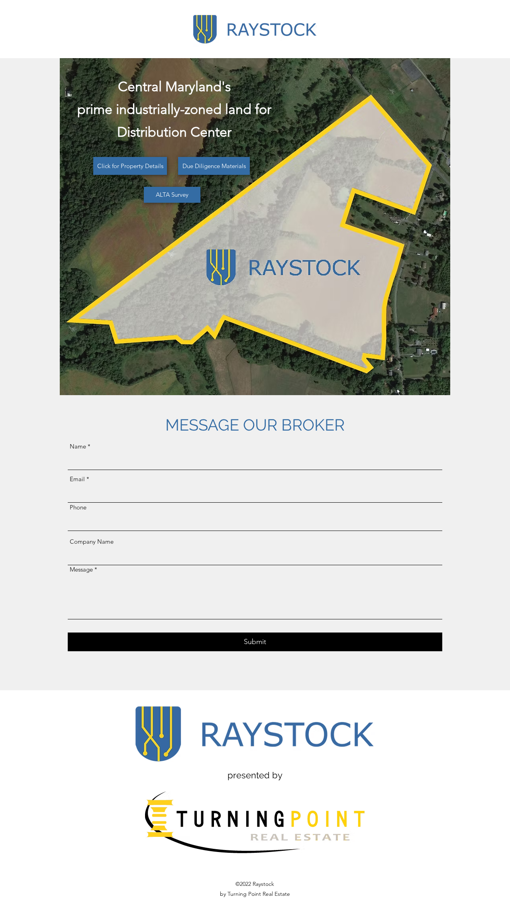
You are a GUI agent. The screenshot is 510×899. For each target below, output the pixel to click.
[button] (130, 166)
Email (77, 479)
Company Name (92, 541)
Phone (78, 507)
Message (81, 569)
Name (78, 446)
